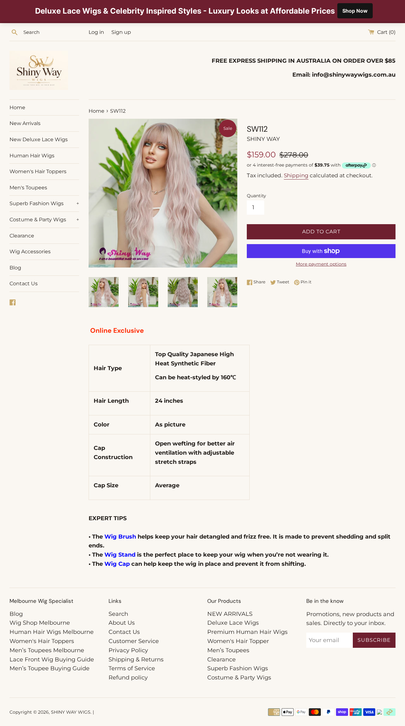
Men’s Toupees (228, 650)
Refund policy (128, 677)
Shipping (296, 175)
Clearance (21, 236)
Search (118, 613)
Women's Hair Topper (238, 641)
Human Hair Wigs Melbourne (51, 631)
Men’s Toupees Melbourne (46, 650)
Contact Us (23, 284)
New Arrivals (24, 123)
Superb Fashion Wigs (44, 203)
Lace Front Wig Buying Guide (51, 659)
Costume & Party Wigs (44, 220)
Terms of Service (132, 668)
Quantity (256, 196)
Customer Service (134, 641)
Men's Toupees (28, 188)
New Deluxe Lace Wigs (38, 139)
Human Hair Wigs (31, 156)
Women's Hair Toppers (37, 171)
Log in (96, 32)
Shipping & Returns (136, 659)
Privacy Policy (128, 650)
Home (17, 107)
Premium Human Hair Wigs (247, 631)
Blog (15, 268)
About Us (122, 622)
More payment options (321, 264)
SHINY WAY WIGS (70, 712)
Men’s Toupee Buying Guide (49, 668)
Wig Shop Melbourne (39, 622)
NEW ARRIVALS (229, 613)
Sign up (121, 32)
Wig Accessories (30, 252)
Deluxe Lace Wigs (233, 622)
